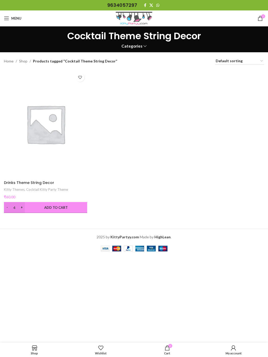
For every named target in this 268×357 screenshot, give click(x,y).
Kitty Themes (14, 189)
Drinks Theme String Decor (29, 182)
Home (9, 61)
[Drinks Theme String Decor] (45, 124)
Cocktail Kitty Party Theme (47, 189)
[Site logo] (134, 18)
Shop (23, 61)
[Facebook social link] (145, 5)
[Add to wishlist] (80, 77)
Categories (131, 46)
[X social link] (151, 5)
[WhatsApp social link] (158, 5)
